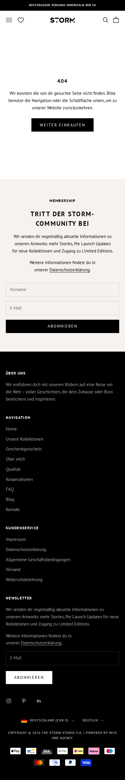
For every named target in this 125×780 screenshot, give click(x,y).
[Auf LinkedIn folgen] (39, 701)
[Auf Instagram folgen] (9, 701)
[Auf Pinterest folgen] (24, 701)
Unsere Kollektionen (24, 439)
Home (11, 429)
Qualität (13, 469)
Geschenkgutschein (24, 449)
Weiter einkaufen (62, 125)
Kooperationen (19, 479)
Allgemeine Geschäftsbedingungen (38, 559)
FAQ (10, 489)
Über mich (15, 459)
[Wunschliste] (21, 20)
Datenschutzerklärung (69, 269)
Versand (13, 569)
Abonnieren (62, 326)
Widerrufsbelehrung (24, 579)
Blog (10, 499)
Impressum (16, 539)
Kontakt (13, 509)
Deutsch (90, 720)
